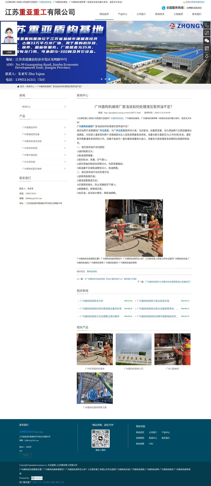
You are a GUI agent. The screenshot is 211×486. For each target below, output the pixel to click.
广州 (39, 482)
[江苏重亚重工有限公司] (40, 14)
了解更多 (25, 455)
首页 (22, 86)
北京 (62, 482)
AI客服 (9, 53)
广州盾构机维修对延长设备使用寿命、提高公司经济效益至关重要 (158, 308)
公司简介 (141, 14)
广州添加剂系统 (29, 148)
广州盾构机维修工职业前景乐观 (153, 301)
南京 (48, 482)
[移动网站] (206, 48)
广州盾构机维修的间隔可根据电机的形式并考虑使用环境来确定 (158, 316)
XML (151, 444)
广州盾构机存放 (44, 2)
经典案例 (140, 438)
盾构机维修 (92, 271)
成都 (53, 482)
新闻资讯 (159, 14)
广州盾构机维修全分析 (91, 301)
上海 (44, 482)
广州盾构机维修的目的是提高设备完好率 (101, 308)
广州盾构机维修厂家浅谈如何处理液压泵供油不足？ (60, 86)
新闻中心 (30, 86)
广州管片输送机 (29, 155)
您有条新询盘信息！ (196, 2)
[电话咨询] (206, 25)
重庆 (58, 482)
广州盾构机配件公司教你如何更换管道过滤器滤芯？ (168, 282)
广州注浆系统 (28, 162)
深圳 (35, 482)
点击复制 (52, 465)
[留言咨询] (206, 32)
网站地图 (140, 444)
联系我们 (196, 14)
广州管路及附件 (29, 127)
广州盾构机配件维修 (32, 169)
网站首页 (104, 14)
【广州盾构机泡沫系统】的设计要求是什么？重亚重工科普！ (111, 279)
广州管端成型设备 (30, 134)
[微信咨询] (206, 40)
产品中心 (122, 14)
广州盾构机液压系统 (32, 141)
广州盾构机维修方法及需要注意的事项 (99, 316)
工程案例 (178, 14)
